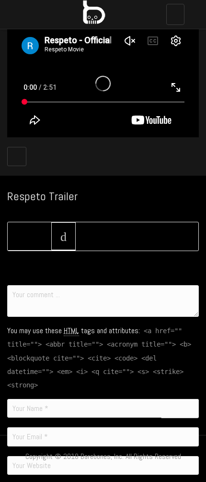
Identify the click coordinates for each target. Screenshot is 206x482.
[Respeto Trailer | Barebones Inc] (100, 12)
